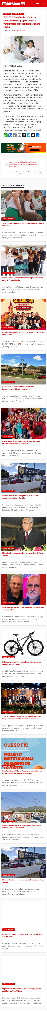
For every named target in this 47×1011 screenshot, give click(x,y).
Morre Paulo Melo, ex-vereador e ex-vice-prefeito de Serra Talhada (22, 554)
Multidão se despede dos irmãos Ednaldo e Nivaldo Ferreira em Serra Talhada (23, 608)
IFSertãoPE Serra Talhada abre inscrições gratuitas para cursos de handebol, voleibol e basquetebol (22, 772)
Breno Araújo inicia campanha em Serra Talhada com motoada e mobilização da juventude (21, 442)
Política (7, 13)
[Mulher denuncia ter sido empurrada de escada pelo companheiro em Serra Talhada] (23, 478)
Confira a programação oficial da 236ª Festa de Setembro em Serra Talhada (23, 333)
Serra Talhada (18, 13)
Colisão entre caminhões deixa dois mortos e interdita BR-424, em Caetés (22, 935)
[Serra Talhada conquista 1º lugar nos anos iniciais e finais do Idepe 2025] (23, 205)
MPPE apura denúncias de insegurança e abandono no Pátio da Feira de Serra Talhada (21, 826)
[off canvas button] (37, 3)
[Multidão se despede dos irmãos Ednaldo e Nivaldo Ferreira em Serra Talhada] (23, 589)
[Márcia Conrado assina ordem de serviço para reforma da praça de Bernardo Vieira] (23, 260)
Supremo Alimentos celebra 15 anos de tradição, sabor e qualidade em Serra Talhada (21, 990)
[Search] (43, 3)
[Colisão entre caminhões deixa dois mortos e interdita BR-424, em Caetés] (23, 916)
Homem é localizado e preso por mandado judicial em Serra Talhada (23, 881)
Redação (7, 30)
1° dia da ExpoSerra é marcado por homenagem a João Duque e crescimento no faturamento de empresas (21, 717)
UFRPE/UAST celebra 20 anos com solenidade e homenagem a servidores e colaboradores (19, 388)
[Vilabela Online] (14, 3)
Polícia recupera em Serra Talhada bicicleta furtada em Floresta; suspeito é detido (21, 663)
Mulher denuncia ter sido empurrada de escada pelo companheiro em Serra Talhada (20, 497)
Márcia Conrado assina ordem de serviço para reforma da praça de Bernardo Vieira (22, 279)
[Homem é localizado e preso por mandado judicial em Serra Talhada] (23, 862)
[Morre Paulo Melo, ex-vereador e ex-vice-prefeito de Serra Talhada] (23, 534)
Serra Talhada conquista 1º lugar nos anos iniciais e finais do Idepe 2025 (23, 224)
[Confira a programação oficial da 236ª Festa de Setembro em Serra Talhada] (23, 314)
